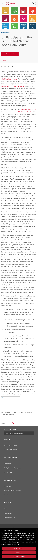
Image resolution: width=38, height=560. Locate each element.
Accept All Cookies (19, 556)
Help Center (7, 463)
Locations (7, 495)
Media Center (8, 513)
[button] (2, 3)
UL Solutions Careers (10, 449)
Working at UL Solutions (11, 445)
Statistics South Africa (9, 79)
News (4, 60)
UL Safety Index (24, 112)
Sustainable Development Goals (12, 86)
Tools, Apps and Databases (12, 468)
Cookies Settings (19, 549)
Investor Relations (9, 517)
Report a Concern (9, 472)
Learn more (16, 544)
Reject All (19, 552)
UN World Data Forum (28, 109)
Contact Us (7, 486)
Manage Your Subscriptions (12, 490)
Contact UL (10, 54)
